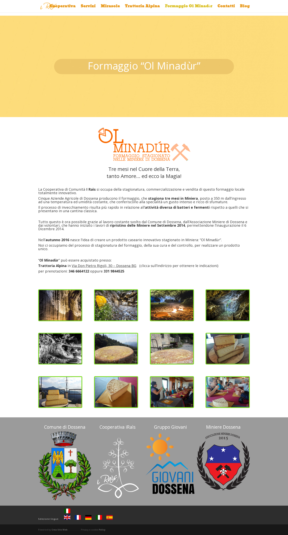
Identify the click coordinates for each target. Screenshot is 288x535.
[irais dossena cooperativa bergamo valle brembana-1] (60, 319)
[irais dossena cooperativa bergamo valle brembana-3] (172, 319)
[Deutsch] (88, 519)
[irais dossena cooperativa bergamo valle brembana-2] (116, 319)
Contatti (226, 7)
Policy (102, 529)
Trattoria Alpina (142, 7)
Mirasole (110, 7)
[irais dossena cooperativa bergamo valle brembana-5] (60, 362)
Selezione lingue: (48, 519)
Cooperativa (63, 7)
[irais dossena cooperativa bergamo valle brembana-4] (227, 319)
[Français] (78, 519)
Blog (245, 7)
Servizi (88, 7)
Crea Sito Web (59, 529)
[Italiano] (67, 512)
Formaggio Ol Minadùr (188, 7)
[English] (67, 519)
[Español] (109, 519)
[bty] (116, 362)
